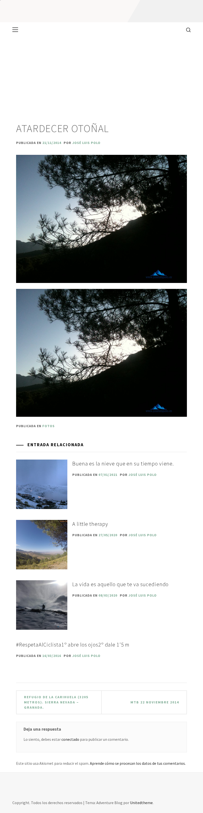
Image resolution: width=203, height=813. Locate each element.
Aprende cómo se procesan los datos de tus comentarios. (138, 763)
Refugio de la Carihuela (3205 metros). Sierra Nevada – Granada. (56, 702)
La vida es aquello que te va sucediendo (120, 584)
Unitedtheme (141, 802)
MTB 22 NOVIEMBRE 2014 (154, 702)
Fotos (48, 426)
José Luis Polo (86, 142)
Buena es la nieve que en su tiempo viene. (123, 463)
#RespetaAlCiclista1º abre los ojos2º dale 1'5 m (72, 644)
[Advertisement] (101, 74)
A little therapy (90, 523)
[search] (186, 29)
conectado (70, 739)
